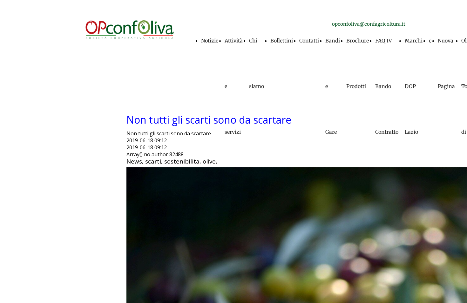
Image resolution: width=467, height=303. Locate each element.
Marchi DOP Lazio (414, 86)
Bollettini (281, 40)
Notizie (209, 40)
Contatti (309, 40)
